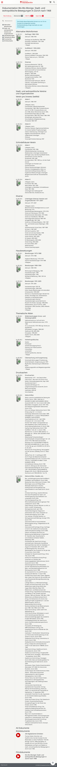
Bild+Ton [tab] (29, 16)
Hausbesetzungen (9, 35)
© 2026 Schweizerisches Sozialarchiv (46, 765)
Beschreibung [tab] (7, 16)
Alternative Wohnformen (8, 25)
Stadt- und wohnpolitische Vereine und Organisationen (8, 30)
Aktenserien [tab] (18, 16)
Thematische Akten (9, 37)
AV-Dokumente (8, 41)
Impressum (4, 765)
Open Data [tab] (39, 16)
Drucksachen (8, 39)
